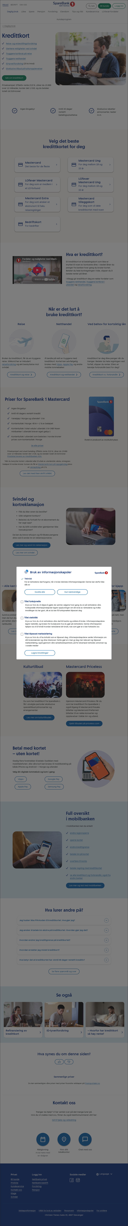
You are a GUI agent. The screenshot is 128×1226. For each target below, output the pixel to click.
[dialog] (64, 613)
